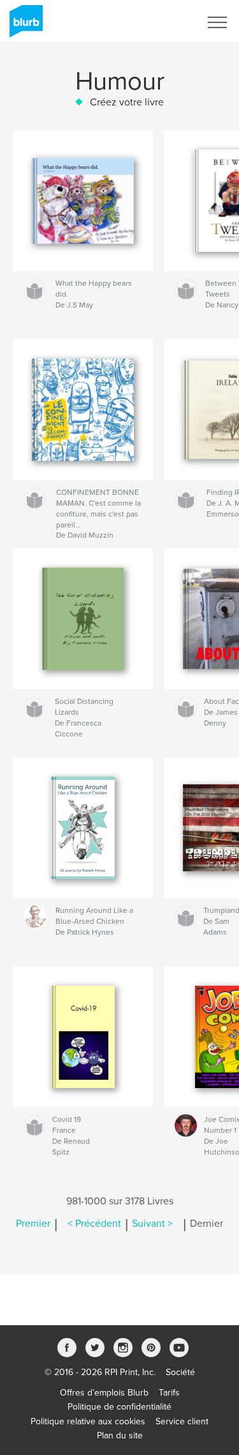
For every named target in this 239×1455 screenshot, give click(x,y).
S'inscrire (165, 22)
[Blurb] (24, 26)
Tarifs (169, 1392)
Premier (33, 1223)
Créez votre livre (127, 102)
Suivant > (152, 1223)
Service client (182, 1421)
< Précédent (94, 1223)
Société (180, 1372)
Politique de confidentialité (119, 1406)
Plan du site (120, 1435)
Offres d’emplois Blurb (104, 1392)
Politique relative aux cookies (88, 1421)
